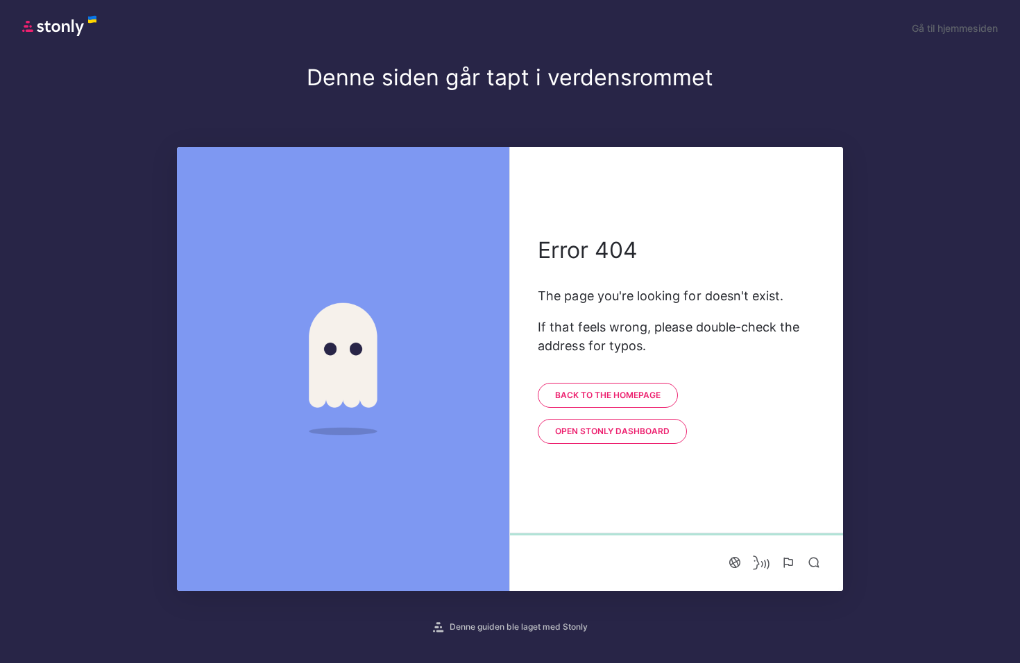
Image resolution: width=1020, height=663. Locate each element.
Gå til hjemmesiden (955, 28)
